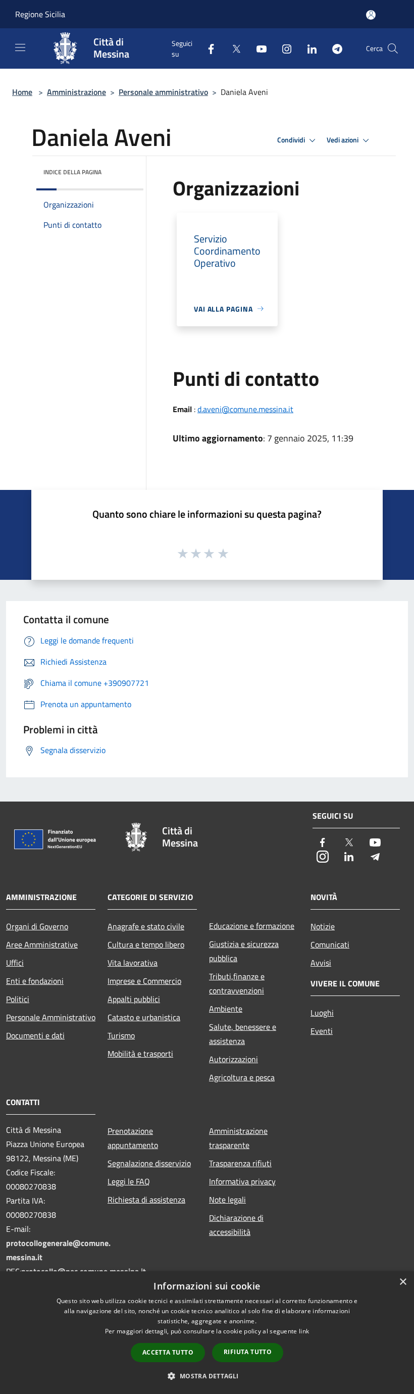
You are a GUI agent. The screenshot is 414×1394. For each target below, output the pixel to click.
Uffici (15, 963)
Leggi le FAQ (129, 1181)
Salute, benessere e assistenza (242, 1034)
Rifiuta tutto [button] (248, 1352)
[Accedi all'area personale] (371, 15)
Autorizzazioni (233, 1059)
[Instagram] (283, 48)
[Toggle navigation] (20, 47)
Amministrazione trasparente (238, 1138)
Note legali (227, 1199)
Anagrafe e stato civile (146, 926)
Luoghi (322, 1013)
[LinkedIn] (308, 48)
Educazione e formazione (251, 926)
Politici (17, 999)
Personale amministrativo (163, 92)
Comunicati (329, 944)
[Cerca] (393, 48)
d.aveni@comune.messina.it (245, 409)
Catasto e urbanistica (144, 1017)
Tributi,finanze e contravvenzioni (237, 983)
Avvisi (320, 963)
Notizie (322, 926)
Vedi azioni (343, 139)
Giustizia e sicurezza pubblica (244, 951)
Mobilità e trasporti (140, 1054)
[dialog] (207, 1332)
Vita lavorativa (133, 963)
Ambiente (225, 1009)
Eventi (321, 1031)
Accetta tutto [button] (167, 1352)
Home (22, 92)
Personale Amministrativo (50, 1017)
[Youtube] (257, 48)
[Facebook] (207, 48)
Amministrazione (76, 92)
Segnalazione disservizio (149, 1163)
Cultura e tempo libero (146, 944)
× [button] (402, 1282)
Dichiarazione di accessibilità (236, 1225)
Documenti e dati (35, 1035)
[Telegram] (333, 48)
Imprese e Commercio (144, 981)
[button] (206, 1376)
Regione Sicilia (40, 14)
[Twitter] (232, 48)
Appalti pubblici (134, 999)
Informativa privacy (242, 1181)
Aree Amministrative (42, 944)
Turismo (121, 1035)
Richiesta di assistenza (146, 1199)
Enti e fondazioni (35, 981)
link (304, 1331)
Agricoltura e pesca (242, 1077)
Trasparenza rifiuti (240, 1163)
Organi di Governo (37, 926)
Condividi (291, 139)
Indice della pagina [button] (72, 172)
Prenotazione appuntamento (133, 1138)
